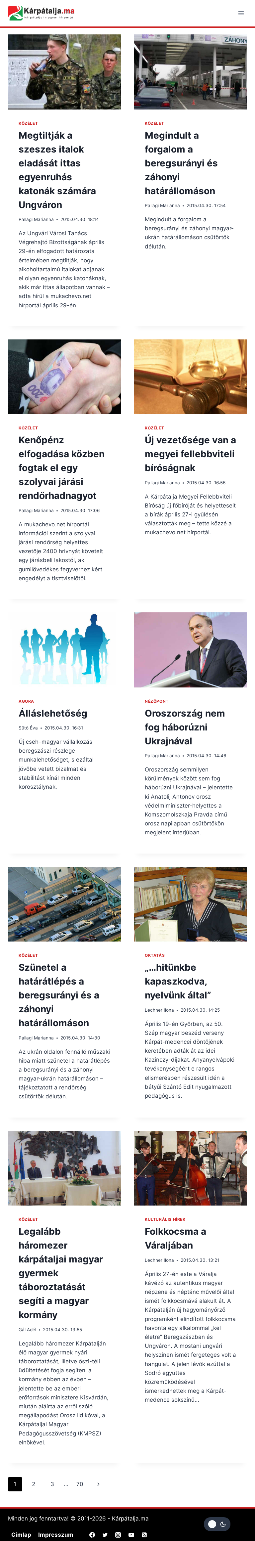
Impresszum (55, 1534)
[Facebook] (92, 1535)
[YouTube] (131, 1535)
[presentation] (64, 72)
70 (79, 1484)
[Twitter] (105, 1535)
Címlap (21, 1534)
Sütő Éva (28, 727)
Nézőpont (157, 701)
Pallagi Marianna (36, 219)
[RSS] (144, 1535)
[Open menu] (241, 13)
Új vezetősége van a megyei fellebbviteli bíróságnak (190, 453)
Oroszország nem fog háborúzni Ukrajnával (185, 727)
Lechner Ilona (159, 1010)
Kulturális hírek (165, 1219)
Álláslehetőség (53, 713)
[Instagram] (118, 1535)
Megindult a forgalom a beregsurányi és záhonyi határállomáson (181, 163)
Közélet (28, 123)
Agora (26, 701)
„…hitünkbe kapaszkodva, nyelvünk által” (178, 981)
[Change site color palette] (217, 1524)
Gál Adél (27, 1329)
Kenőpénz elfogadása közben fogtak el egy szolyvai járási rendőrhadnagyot (62, 467)
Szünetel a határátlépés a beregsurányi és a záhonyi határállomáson (59, 995)
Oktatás (155, 955)
